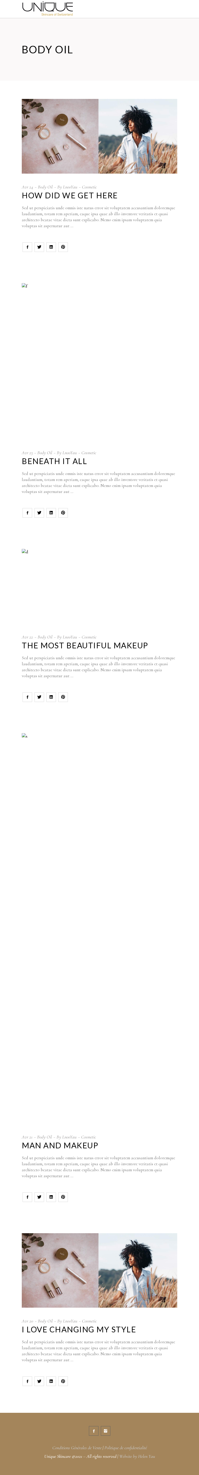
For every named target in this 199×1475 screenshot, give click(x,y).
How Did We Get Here (70, 195)
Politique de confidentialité (125, 1448)
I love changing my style (79, 1329)
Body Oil (45, 187)
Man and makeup (60, 1145)
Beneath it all (54, 461)
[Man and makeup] (99, 928)
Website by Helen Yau (137, 1456)
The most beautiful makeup (85, 645)
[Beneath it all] (99, 361)
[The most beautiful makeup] (99, 586)
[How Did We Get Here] (99, 136)
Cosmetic (89, 187)
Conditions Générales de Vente (77, 1448)
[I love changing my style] (99, 1270)
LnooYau (70, 187)
